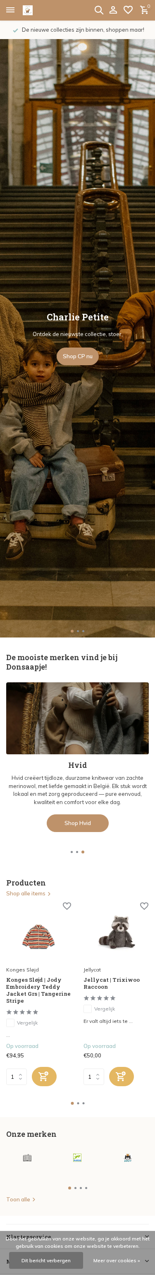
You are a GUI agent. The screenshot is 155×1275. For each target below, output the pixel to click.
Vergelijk (27, 1023)
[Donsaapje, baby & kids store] (37, 10)
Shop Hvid (77, 823)
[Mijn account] (113, 10)
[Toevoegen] (44, 1076)
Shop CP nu (78, 356)
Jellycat (92, 970)
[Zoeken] (99, 10)
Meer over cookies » (116, 1260)
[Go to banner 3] (77, 757)
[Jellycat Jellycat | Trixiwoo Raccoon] (115, 933)
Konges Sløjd (22, 970)
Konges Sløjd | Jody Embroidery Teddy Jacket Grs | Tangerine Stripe (38, 990)
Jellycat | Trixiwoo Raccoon (111, 983)
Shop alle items (25, 893)
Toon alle (18, 1199)
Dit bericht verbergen (46, 1260)
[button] (72, 631)
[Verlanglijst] (128, 10)
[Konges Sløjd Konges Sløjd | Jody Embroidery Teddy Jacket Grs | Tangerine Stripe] (38, 933)
